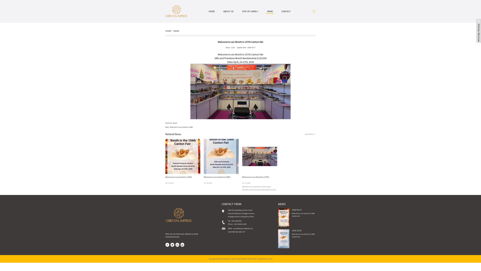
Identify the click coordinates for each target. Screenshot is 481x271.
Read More (310, 134)
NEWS (176, 30)
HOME (168, 30)
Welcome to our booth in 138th (181, 127)
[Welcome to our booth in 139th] (182, 156)
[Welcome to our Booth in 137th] (259, 156)
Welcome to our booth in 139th (178, 177)
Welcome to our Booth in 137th (255, 177)
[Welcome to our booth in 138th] (221, 156)
